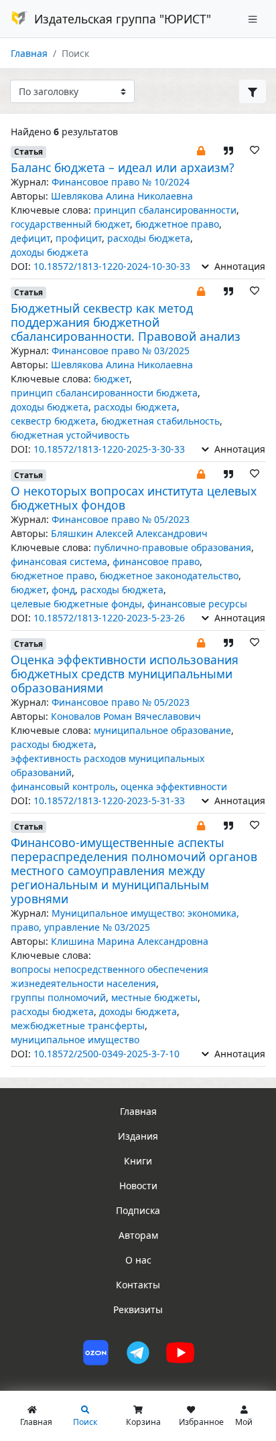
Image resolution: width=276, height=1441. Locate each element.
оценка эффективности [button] (174, 786)
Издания (138, 1136)
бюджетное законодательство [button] (169, 575)
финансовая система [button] (59, 561)
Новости (138, 1185)
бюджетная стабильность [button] (160, 420)
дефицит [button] (30, 238)
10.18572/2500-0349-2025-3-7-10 (106, 1053)
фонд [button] (63, 589)
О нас (138, 1260)
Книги (138, 1160)
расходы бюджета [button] (148, 238)
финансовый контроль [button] (63, 786)
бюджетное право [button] (177, 224)
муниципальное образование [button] (162, 730)
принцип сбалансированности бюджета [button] (104, 392)
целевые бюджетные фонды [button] (76, 603)
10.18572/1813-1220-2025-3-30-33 (109, 449)
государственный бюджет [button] (70, 224)
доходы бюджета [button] (49, 252)
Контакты (138, 1284)
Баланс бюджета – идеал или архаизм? (122, 167)
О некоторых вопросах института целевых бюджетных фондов (134, 498)
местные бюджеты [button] (154, 997)
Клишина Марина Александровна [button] (129, 941)
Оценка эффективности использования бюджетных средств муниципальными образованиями (124, 674)
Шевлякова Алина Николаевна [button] (122, 195)
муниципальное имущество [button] (75, 1039)
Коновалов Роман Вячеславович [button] (126, 716)
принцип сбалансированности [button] (165, 210)
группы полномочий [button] (58, 997)
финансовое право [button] (156, 561)
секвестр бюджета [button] (53, 420)
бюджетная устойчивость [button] (70, 435)
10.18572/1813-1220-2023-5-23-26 (109, 617)
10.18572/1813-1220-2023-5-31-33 (109, 800)
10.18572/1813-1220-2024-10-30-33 (111, 266)
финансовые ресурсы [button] (197, 603)
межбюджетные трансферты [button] (78, 1025)
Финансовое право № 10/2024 (121, 181)
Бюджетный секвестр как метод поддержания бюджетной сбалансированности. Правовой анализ (125, 322)
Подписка (138, 1210)
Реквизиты (138, 1309)
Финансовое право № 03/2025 (121, 350)
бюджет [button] (111, 378)
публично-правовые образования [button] (172, 547)
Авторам (138, 1235)
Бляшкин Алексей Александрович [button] (129, 533)
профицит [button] (79, 238)
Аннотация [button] (238, 266)
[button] (201, 150)
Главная (29, 53)
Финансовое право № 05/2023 (121, 519)
